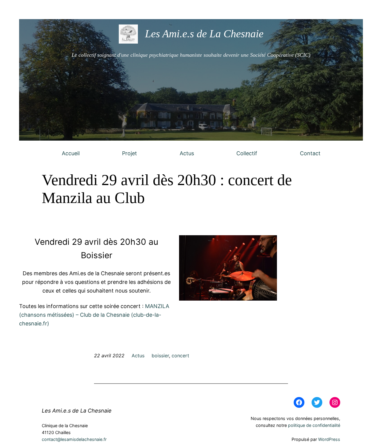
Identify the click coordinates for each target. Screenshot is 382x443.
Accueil (71, 153)
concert (180, 356)
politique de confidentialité (314, 425)
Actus (187, 153)
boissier (160, 356)
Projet (129, 153)
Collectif (246, 153)
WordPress (329, 439)
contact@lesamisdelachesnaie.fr (74, 439)
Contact (310, 153)
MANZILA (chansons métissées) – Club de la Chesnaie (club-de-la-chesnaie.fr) (94, 315)
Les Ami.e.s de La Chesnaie (204, 34)
